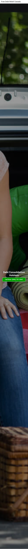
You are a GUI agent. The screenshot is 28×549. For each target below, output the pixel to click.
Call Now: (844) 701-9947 (14, 279)
